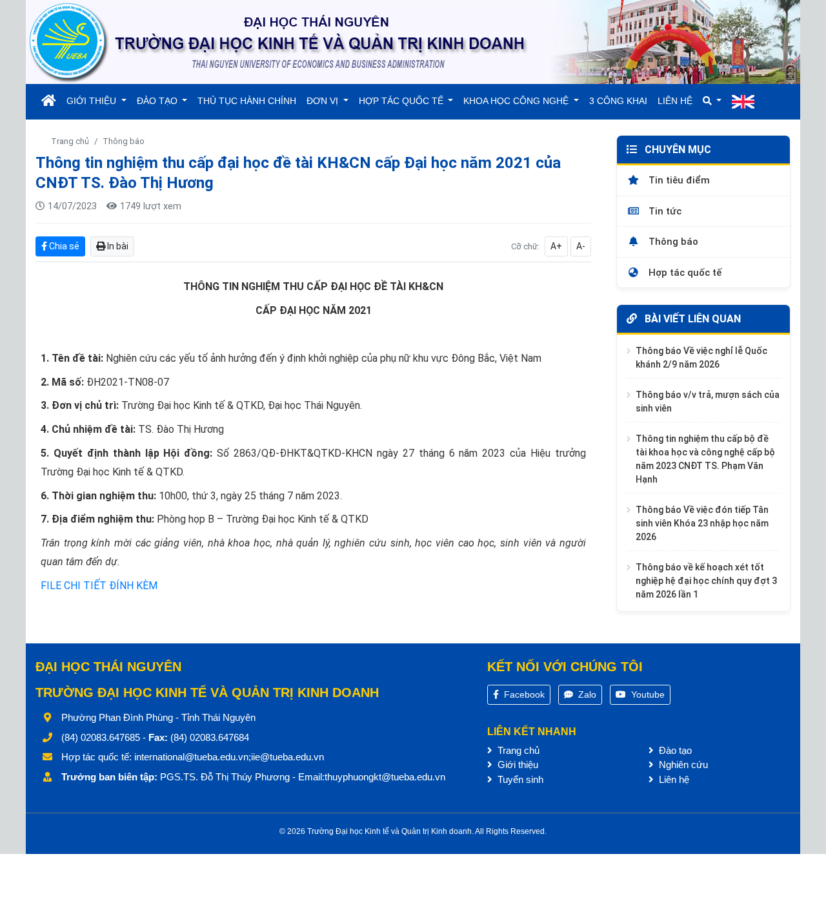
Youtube (647, 694)
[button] (712, 101)
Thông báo (124, 141)
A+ (556, 246)
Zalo (586, 694)
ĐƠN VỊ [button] (324, 101)
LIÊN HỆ (675, 101)
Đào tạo (674, 750)
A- (580, 246)
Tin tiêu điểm (678, 180)
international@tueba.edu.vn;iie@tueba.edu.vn (229, 756)
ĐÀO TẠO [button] (158, 101)
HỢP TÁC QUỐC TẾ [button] (402, 101)
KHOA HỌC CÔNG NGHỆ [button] (517, 101)
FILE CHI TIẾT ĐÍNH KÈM (99, 585)
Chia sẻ (63, 246)
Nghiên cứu (682, 764)
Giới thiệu (516, 764)
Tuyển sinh (519, 779)
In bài (116, 246)
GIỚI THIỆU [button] (92, 101)
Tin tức (663, 211)
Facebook (523, 694)
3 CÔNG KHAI (618, 101)
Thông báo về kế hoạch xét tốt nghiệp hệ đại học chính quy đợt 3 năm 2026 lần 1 (706, 580)
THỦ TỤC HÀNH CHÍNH (246, 101)
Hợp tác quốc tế (683, 272)
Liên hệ (672, 779)
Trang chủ (70, 141)
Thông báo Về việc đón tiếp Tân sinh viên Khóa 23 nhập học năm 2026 (702, 523)
